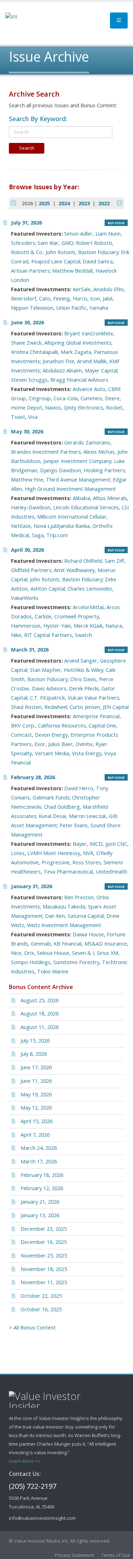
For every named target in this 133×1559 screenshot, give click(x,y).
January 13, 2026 (40, 1215)
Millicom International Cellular (71, 516)
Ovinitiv (84, 744)
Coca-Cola (66, 398)
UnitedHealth (111, 871)
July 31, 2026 (26, 222)
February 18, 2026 (42, 1175)
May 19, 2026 (36, 1094)
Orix (29, 953)
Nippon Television (32, 307)
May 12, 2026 (36, 1107)
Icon (95, 298)
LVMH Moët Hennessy (53, 853)
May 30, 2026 (27, 431)
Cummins (91, 398)
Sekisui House (53, 953)
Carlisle (43, 616)
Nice (16, 953)
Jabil (107, 298)
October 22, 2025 (41, 1295)
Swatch (83, 635)
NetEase (21, 526)
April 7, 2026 (35, 1134)
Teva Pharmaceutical (68, 871)
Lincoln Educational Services (86, 507)
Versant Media (52, 753)
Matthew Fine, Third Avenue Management (60, 479)
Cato (44, 298)
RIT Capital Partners (48, 635)
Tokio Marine (52, 971)
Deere (112, 398)
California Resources (62, 725)
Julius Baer (60, 744)
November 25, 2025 (44, 1255)
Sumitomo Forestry (76, 962)
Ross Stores (86, 862)
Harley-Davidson (30, 507)
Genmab (41, 943)
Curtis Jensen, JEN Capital (99, 707)
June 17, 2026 (36, 1067)
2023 (84, 203)
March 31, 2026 (30, 649)
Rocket (114, 407)
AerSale (81, 289)
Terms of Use (115, 1555)
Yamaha (98, 307)
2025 (44, 203)
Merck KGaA (88, 625)
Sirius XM (107, 953)
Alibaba (81, 498)
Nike (16, 635)
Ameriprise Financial (96, 716)
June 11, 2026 (36, 1080)
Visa (33, 416)
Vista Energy (86, 753)
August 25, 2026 (40, 1000)
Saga (38, 535)
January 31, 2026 (31, 886)
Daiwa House (88, 934)
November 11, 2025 (44, 1282)
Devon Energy (51, 734)
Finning (61, 298)
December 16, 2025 (44, 1242)
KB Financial (68, 943)
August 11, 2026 (40, 1027)
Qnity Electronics (83, 407)
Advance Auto (89, 389)
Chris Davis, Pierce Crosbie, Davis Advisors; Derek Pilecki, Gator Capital (63, 688)
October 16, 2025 (41, 1309)
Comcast (21, 734)
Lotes (17, 853)
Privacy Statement (74, 1555)
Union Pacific (71, 307)
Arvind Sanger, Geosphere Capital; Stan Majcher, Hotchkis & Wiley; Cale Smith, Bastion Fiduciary (68, 670)
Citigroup (40, 398)
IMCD (95, 843)
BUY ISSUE (116, 223)
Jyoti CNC (116, 843)
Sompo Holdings (30, 962)
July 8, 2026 (34, 1053)
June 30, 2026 (27, 322)
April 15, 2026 (36, 1121)
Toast (18, 416)
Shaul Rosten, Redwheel (39, 707)
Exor (39, 744)
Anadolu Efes (108, 289)
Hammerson (25, 625)
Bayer (80, 843)
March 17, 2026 (39, 1161)
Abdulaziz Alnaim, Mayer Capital (80, 370)
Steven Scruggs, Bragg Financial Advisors (59, 379)
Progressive (55, 862)
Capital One (102, 725)
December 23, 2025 (44, 1228)
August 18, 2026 (40, 1013)
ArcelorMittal (88, 607)
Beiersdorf (23, 298)
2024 (64, 203)
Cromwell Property (76, 616)
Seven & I (83, 953)
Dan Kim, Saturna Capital (74, 915)
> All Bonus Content (32, 1327)
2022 (104, 203)
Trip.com (57, 535)
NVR (88, 853)
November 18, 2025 (44, 1269)
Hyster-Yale (57, 625)
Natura (113, 625)
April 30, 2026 (27, 549)
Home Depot (26, 407)
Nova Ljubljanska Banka (62, 526)
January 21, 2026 (40, 1201)
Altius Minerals (110, 498)
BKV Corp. (23, 725)
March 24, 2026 (39, 1147)
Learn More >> (24, 1461)
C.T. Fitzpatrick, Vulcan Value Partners (74, 697)
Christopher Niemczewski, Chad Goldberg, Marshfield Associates (59, 806)
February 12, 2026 (42, 1188)
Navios (53, 407)
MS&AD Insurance (105, 943)
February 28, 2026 (33, 777)
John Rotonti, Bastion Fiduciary (66, 579)
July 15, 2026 (35, 1040)
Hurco (80, 298)
